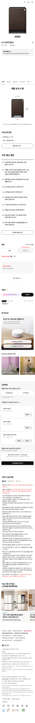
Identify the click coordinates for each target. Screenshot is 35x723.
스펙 (3, 82)
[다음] (19, 36)
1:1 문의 (3, 651)
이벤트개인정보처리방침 (7, 633)
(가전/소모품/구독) (22, 653)
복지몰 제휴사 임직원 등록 (7, 638)
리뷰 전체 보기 (17, 278)
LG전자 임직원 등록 (6, 635)
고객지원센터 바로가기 (17, 463)
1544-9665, (24, 658)
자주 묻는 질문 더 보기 (18, 232)
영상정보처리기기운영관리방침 (21, 633)
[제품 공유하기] (33, 42)
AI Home (22, 82)
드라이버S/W (26, 393)
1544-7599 (22, 655)
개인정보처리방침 (27, 631)
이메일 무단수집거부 (17, 631)
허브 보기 (21, 346)
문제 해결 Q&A (9, 393)
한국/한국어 (4, 702)
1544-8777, (19, 662)
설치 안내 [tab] (18, 481)
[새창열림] (3, 706)
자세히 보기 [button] (19, 402)
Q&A (15, 82)
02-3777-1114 (14, 649)
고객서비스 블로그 (15, 699)
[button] (24, 2)
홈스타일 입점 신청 (18, 640)
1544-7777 (7, 659)
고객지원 (29, 82)
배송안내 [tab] (4, 481)
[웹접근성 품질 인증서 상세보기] (23, 710)
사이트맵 (4, 631)
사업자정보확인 (5, 679)
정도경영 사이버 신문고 (7, 640)
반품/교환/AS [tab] (11, 481)
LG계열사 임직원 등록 (17, 635)
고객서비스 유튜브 (6, 699)
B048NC (5, 45)
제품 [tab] (9, 250)
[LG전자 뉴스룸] (17, 706)
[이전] (15, 36)
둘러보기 (20, 341)
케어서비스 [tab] (25, 250)
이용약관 (9, 631)
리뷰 (9, 82)
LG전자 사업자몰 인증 (20, 638)
